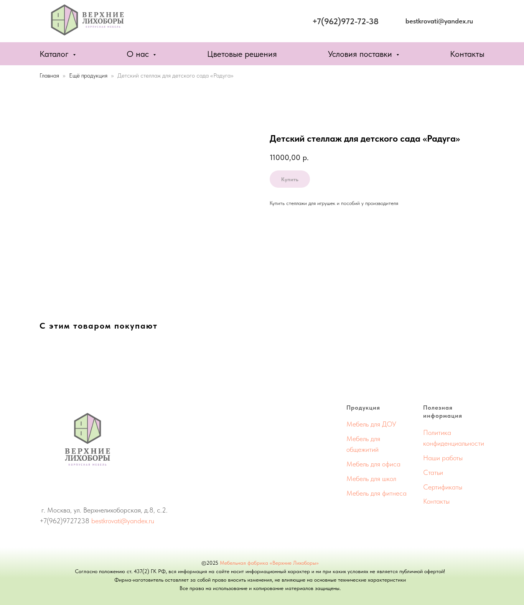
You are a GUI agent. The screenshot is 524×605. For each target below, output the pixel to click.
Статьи (433, 472)
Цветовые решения (242, 54)
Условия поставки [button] (361, 54)
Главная (49, 75)
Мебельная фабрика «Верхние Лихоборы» (269, 563)
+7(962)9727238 (64, 521)
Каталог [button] (55, 54)
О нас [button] (139, 54)
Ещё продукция (89, 75)
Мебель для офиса (373, 464)
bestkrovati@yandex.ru (122, 521)
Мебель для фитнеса (376, 493)
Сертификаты (442, 487)
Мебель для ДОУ (371, 424)
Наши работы (443, 458)
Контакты (467, 54)
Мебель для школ (371, 478)
